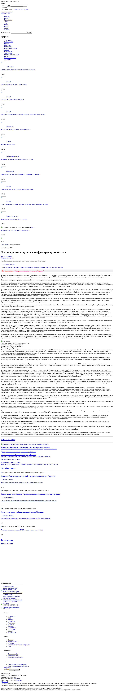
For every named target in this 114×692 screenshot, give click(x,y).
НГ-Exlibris (11, 621)
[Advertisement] (11, 564)
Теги (9, 646)
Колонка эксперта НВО (11, 54)
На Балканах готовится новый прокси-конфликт (15, 129)
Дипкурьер (11, 623)
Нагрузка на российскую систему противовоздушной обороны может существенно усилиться (29, 463)
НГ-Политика (12, 627)
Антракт (10, 619)
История (6, 56)
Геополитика (8, 46)
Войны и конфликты (10, 48)
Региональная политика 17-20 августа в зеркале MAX (22, 530)
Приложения (8, 20)
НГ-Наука (11, 624)
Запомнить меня (9, 9)
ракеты (44, 267)
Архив (6, 28)
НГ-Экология (12, 632)
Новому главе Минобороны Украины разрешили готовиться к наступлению (30, 494)
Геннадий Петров (7, 515)
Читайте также (8, 468)
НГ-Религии (11, 616)
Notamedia (19, 680)
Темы (6, 21)
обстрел (60, 267)
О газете (6, 29)
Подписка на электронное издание (18, 666)
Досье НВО (7, 59)
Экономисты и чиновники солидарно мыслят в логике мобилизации (22, 482)
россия (11, 267)
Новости (7, 16)
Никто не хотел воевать (8, 144)
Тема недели (8, 40)
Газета (6, 18)
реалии (6, 267)
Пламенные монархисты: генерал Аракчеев (14, 219)
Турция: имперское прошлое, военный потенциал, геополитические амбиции (24, 204)
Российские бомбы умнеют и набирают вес (14, 84)
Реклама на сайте (13, 654)
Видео (6, 24)
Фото (5, 23)
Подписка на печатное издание (17, 664)
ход (41, 267)
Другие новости (7, 540)
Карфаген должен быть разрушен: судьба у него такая (17, 189)
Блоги (6, 26)
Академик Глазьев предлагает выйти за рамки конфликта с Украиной (28, 476)
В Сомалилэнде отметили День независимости (15, 230)
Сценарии (11, 626)
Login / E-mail (6, 5)
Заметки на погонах (10, 58)
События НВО (8, 42)
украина (16, 267)
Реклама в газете (13, 655)
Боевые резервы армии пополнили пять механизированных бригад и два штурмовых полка (29, 448)
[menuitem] (58, 16)
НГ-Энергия (11, 629)
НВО (9, 618)
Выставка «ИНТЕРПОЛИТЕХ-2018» (11, 604)
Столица (10, 631)
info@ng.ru (17, 678)
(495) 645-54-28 (11, 677)
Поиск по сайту (5, 32)
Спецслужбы (8, 53)
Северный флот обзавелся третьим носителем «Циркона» (18, 69)
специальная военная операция (29, 267)
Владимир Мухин (7, 497)
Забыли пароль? (23, 9)
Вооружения (8, 51)
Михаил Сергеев (7, 479)
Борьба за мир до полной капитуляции (12, 99)
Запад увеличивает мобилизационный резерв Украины (22, 512)
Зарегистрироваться (7, 12)
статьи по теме (8, 439)
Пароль (4, 7)
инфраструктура (52, 267)
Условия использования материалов (19, 644)
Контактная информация (15, 657)
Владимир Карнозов (8, 264)
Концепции (7, 45)
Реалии (6, 43)
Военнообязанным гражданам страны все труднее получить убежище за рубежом (25, 455)
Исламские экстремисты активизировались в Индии (17, 159)
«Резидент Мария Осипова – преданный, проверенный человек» (20, 174)
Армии (6, 50)
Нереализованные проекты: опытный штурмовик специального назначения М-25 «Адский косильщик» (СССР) (12, 599)
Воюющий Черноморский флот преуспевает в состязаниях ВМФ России (23, 114)
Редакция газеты (13, 641)
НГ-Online (11, 643)
